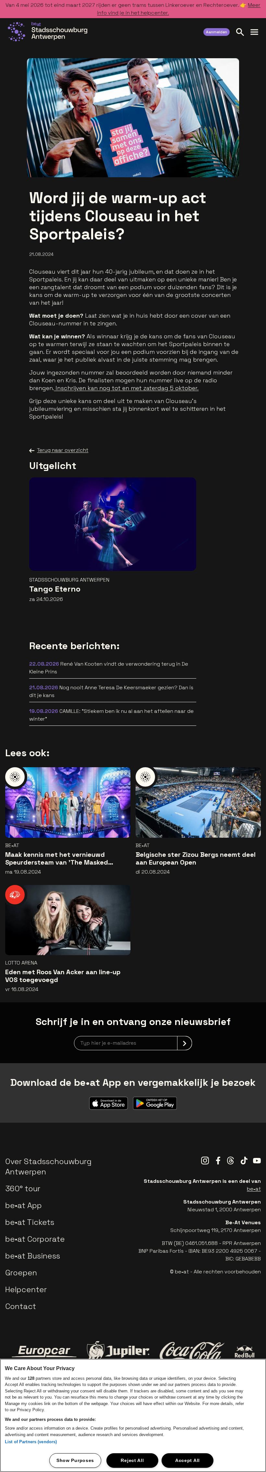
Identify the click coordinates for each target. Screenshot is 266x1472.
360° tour (22, 1188)
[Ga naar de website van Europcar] (44, 1352)
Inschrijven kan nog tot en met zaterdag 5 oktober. (126, 388)
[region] (133, 1415)
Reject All (132, 1460)
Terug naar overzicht (62, 450)
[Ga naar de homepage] (47, 31)
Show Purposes (75, 1460)
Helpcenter (26, 1289)
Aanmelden (216, 32)
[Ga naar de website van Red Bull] (245, 1352)
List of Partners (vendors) (31, 1441)
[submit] (184, 1043)
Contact (20, 1306)
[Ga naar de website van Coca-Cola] (192, 1351)
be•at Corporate (35, 1239)
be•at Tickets (29, 1222)
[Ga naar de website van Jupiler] (118, 1351)
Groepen (21, 1273)
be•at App (23, 1205)
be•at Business (32, 1256)
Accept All (187, 1460)
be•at (254, 1188)
